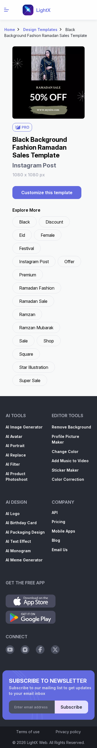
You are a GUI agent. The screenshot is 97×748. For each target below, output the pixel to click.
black (24, 222)
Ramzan (27, 314)
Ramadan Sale (33, 301)
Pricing (58, 521)
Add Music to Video (70, 460)
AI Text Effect (18, 541)
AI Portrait (15, 445)
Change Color (65, 451)
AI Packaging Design (25, 532)
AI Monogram (18, 550)
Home (9, 29)
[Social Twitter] (55, 649)
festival (26, 248)
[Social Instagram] (25, 649)
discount (54, 222)
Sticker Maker (65, 470)
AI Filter (13, 464)
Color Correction (68, 479)
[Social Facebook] (40, 649)
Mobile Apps (63, 531)
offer (69, 261)
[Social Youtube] (10, 649)
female (48, 235)
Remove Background (71, 427)
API (55, 512)
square (26, 354)
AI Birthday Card (21, 522)
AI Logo (13, 513)
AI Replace (16, 455)
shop (48, 341)
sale (23, 341)
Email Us (60, 549)
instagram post (34, 261)
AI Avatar (14, 436)
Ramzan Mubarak (36, 327)
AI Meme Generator (24, 560)
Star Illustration (33, 367)
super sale (29, 380)
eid (22, 235)
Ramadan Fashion (36, 288)
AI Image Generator (24, 427)
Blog (56, 540)
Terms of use (28, 731)
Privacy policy (68, 731)
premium (27, 274)
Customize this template (46, 192)
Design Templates (40, 29)
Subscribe (71, 707)
